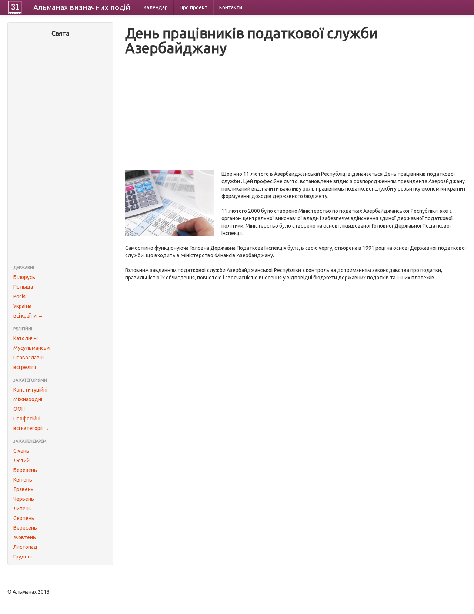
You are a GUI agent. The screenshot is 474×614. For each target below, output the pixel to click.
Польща (23, 287)
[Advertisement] (60, 152)
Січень (21, 451)
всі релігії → (28, 367)
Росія (19, 296)
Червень (23, 499)
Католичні (25, 338)
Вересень (25, 528)
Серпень (23, 518)
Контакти (230, 7)
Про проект (193, 7)
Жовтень (24, 537)
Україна (22, 306)
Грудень (23, 557)
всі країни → (28, 316)
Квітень (22, 480)
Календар (156, 7)
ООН (19, 409)
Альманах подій (81, 7)
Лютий (21, 460)
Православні (28, 357)
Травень (23, 489)
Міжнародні (27, 399)
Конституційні (30, 390)
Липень (22, 508)
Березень (25, 470)
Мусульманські (31, 348)
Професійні (26, 419)
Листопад (25, 547)
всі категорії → (31, 428)
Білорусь (24, 277)
